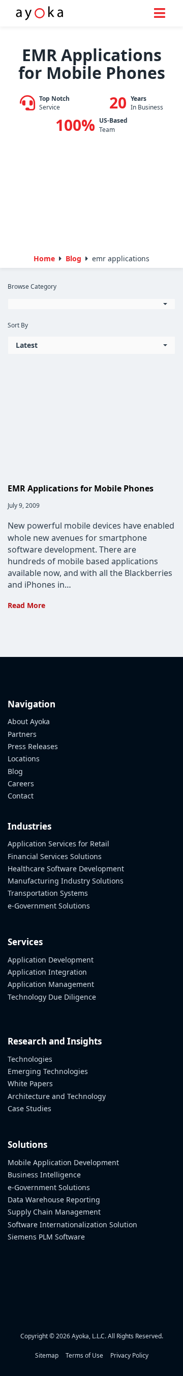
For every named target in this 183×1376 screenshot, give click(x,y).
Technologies (30, 1059)
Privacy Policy (129, 1355)
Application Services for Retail (58, 843)
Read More (26, 605)
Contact (21, 796)
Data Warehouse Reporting (54, 1199)
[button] (91, 304)
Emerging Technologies (48, 1071)
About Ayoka (29, 721)
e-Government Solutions (49, 906)
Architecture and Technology (57, 1096)
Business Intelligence (44, 1174)
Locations (24, 758)
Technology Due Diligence (52, 997)
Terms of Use (84, 1355)
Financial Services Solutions (55, 856)
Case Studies (29, 1108)
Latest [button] (27, 345)
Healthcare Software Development (66, 868)
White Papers (30, 1083)
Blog (15, 771)
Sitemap (46, 1355)
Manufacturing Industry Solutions (66, 881)
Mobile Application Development (63, 1162)
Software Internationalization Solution (72, 1224)
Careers (21, 783)
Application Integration (47, 972)
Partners (22, 734)
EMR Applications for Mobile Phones (81, 488)
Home (44, 258)
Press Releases (33, 746)
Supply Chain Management (54, 1212)
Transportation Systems (48, 893)
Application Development (51, 960)
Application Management (51, 984)
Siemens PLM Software (46, 1237)
